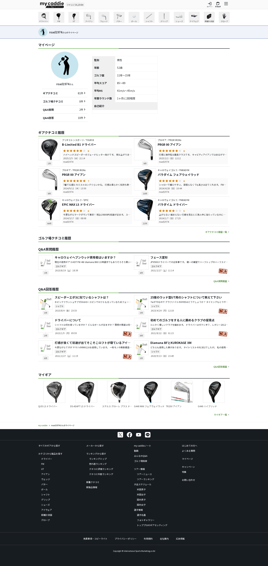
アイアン (45, 474)
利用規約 (148, 538)
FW (42, 463)
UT (42, 468)
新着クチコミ (92, 482)
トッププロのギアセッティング (152, 525)
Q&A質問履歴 (220, 281)
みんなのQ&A (140, 455)
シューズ (45, 504)
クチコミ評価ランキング (101, 468)
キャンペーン (188, 466)
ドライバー (46, 458)
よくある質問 (188, 450)
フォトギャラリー (145, 520)
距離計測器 (46, 514)
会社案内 (164, 538)
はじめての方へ (189, 445)
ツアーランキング (145, 479)
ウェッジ (45, 479)
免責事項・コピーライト (95, 538)
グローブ (45, 520)
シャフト (45, 494)
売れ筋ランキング (98, 463)
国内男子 (141, 499)
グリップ (45, 499)
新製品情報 (91, 487)
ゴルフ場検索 (140, 460)
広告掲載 (180, 538)
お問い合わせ (188, 479)
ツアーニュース (144, 474)
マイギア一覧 (220, 414)
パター (44, 484)
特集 (184, 471)
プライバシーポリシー (126, 538)
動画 (136, 450)
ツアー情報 (139, 468)
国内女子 (141, 504)
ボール (44, 489)
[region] (134, 18)
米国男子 (141, 489)
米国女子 (141, 494)
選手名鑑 (141, 514)
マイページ (187, 458)
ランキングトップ (98, 458)
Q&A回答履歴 (220, 366)
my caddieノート (142, 445)
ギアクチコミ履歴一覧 (216, 231)
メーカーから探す (95, 445)
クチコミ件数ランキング (101, 474)
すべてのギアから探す (49, 445)
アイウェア (46, 509)
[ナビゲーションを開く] (226, 4)
